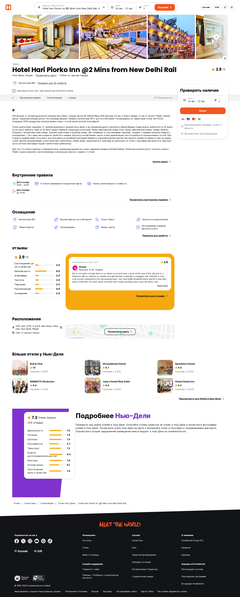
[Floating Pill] (216, 37)
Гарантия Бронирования (144, 555)
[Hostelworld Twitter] (23, 541)
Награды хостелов (141, 562)
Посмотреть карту (46, 75)
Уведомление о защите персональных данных (37, 591)
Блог (134, 547)
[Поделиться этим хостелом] (225, 58)
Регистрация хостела (192, 569)
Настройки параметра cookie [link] (172, 591)
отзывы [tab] (72, 98)
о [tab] (12, 98)
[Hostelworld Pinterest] (43, 541)
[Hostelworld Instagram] (30, 541)
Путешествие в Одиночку (145, 569)
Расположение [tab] (54, 98)
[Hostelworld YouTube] (36, 541)
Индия (29, 75)
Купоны (95, 591)
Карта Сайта (147, 591)
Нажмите (186, 547)
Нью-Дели (18, 75)
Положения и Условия (76, 591)
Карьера (186, 555)
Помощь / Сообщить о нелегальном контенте (100, 576)
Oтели (85, 547)
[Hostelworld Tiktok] (50, 541)
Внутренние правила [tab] (30, 98)
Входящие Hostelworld (193, 583)
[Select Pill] (225, 7)
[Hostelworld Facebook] (16, 541)
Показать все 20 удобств (52, 83)
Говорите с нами (90, 569)
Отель (16, 64)
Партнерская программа (194, 576)
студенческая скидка (142, 576)
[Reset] (103, 7)
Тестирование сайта (126, 591)
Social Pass (137, 540)
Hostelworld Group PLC (192, 540)
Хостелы (86, 540)
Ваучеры (107, 591)
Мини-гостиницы (90, 555)
